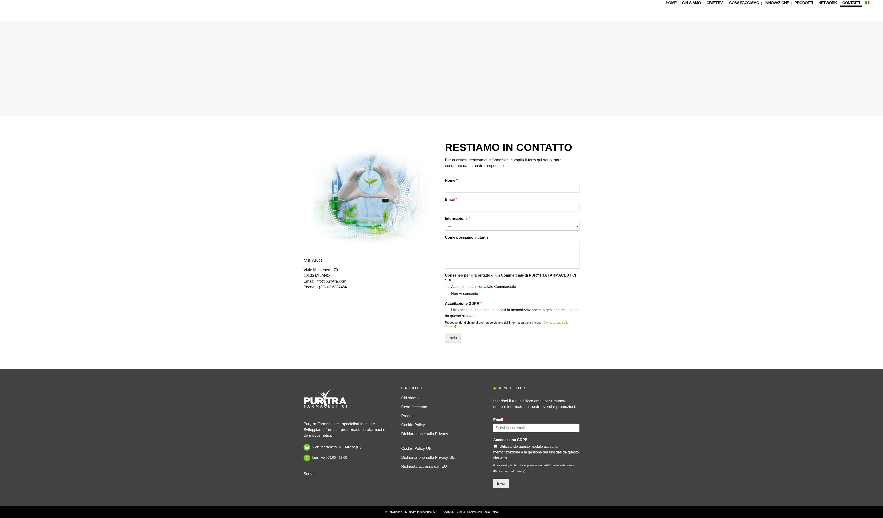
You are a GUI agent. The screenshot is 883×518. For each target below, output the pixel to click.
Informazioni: (457, 219)
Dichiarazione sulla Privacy (424, 434)
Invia (453, 338)
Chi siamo (410, 398)
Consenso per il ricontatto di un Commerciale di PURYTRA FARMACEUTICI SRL (510, 277)
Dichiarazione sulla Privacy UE (428, 457)
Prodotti (408, 416)
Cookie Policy (413, 425)
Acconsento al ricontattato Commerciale (483, 287)
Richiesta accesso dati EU (424, 466)
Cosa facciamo (414, 407)
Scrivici (310, 474)
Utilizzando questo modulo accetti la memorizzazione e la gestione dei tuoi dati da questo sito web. (536, 452)
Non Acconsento (464, 294)
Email (451, 199)
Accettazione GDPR (463, 304)
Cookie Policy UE (416, 448)
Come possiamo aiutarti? (467, 237)
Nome (451, 180)
